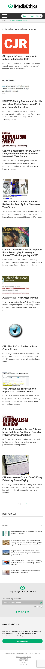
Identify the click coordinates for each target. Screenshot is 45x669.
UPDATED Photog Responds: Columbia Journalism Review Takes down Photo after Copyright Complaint (22, 104)
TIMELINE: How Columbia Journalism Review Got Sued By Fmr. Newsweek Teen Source (21, 204)
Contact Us (23, 664)
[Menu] (4, 16)
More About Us (22, 641)
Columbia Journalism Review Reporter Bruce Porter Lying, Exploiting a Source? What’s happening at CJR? (22, 252)
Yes (35, 607)
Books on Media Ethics (23, 657)
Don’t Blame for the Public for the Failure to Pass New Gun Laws (26, 572)
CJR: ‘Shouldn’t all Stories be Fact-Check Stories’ (19, 348)
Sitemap (23, 662)
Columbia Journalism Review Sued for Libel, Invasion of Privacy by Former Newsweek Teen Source (21, 153)
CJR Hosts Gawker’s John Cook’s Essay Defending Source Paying (22, 479)
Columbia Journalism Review (18, 21)
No (40, 607)
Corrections (23, 659)
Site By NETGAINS (34, 654)
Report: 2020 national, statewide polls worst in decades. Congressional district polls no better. (25, 553)
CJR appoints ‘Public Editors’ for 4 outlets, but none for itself (19, 57)
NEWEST (5, 525)
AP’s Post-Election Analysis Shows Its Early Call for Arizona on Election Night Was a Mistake (26, 563)
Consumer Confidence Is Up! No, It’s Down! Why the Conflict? (26, 533)
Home (4, 21)
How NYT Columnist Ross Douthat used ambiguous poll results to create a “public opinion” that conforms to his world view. (26, 543)
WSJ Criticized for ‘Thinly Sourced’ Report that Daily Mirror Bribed (19, 390)
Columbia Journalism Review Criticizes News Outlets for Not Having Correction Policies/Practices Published (22, 432)
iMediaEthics (22, 6)
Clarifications (23, 661)
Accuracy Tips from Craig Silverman (20, 297)
